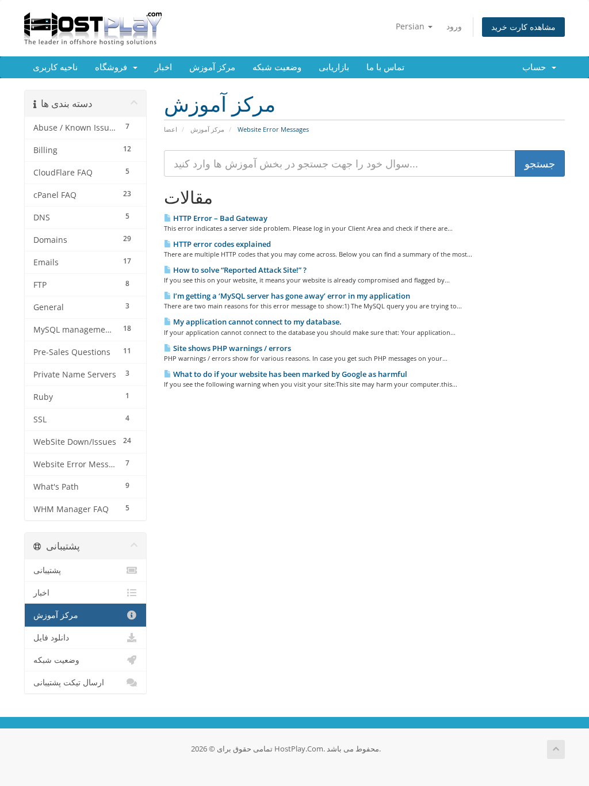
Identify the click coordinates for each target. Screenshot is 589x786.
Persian (411, 26)
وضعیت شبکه (277, 67)
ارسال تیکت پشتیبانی (68, 682)
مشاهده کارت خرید (523, 26)
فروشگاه (113, 67)
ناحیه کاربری (55, 67)
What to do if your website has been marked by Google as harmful (289, 374)
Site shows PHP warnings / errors (231, 348)
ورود (454, 26)
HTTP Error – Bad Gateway (219, 218)
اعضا (170, 129)
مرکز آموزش (212, 67)
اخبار (163, 67)
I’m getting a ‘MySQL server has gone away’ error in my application (290, 296)
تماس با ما (385, 67)
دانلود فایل (51, 637)
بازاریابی (334, 67)
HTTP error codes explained (221, 244)
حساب (536, 67)
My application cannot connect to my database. (256, 321)
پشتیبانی (47, 570)
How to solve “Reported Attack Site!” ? (239, 270)
